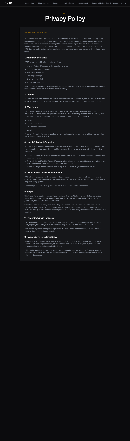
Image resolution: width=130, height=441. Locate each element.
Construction (29, 3)
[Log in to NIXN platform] (125, 3)
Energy (55, 3)
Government (83, 3)
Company (116, 3)
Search (108, 3)
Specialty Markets (98, 3)
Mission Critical (68, 3)
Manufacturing (43, 3)
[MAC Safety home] (8, 3)
